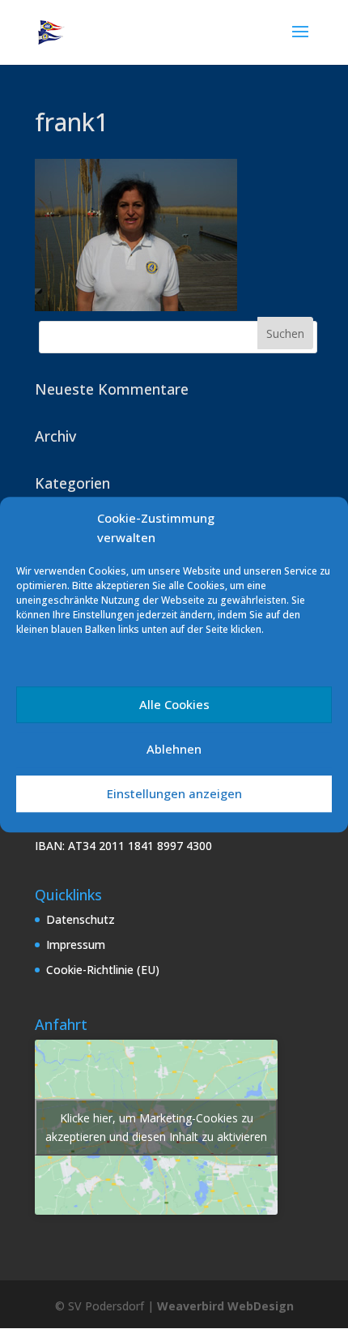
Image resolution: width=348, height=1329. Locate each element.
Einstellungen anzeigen (174, 793)
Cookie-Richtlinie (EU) (102, 969)
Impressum (75, 944)
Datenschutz (80, 919)
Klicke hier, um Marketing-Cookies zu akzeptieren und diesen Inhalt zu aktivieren (156, 1127)
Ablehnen (174, 749)
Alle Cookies (174, 704)
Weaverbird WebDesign (225, 1306)
